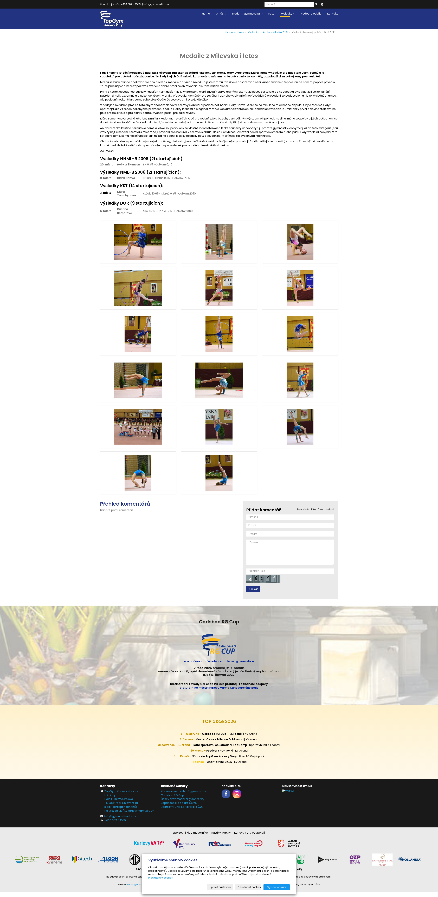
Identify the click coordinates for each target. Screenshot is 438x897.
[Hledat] (316, 4)
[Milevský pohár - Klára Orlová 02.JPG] (300, 380)
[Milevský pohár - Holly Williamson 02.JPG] (138, 380)
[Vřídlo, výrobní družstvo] (300, 859)
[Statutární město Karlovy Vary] (149, 843)
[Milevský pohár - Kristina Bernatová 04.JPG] (300, 242)
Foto (271, 14)
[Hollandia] (409, 859)
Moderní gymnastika (246, 14)
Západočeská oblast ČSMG (179, 803)
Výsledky (286, 14)
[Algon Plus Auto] (107, 859)
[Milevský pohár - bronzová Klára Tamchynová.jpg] (138, 426)
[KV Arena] (54, 859)
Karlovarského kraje (244, 688)
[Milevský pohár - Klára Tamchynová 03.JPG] (219, 334)
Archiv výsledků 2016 (275, 32)
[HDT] (327, 859)
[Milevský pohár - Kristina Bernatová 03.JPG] (138, 288)
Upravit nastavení (220, 887)
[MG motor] (134, 859)
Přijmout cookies (276, 887)
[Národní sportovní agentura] (289, 843)
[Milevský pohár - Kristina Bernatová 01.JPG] (219, 288)
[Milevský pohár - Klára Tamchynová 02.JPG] (138, 242)
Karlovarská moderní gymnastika (183, 791)
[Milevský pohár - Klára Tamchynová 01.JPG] (138, 334)
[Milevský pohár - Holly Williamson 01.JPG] (219, 426)
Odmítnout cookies (249, 887)
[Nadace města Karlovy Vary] (254, 843)
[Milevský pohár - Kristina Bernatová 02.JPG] (300, 288)
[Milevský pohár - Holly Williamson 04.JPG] (300, 426)
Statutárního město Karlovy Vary (203, 688)
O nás (220, 14)
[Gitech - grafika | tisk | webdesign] (81, 859)
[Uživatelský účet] (322, 4)
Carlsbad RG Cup (172, 795)
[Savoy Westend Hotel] (382, 859)
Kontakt (332, 14)
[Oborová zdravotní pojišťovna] (355, 859)
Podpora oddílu (311, 14)
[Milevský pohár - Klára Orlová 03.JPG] (219, 380)
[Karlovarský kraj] (184, 843)
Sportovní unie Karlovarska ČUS (182, 807)
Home (206, 14)
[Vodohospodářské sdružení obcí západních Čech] (27, 859)
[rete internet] (220, 843)
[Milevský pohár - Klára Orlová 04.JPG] (219, 242)
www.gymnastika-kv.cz (140, 884)
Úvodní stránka (234, 32)
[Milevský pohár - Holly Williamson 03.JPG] (138, 472)
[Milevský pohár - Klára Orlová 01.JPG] (219, 472)
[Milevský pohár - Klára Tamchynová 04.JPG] (300, 334)
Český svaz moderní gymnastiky (182, 799)
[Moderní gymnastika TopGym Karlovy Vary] (112, 19)
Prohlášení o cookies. (160, 877)
